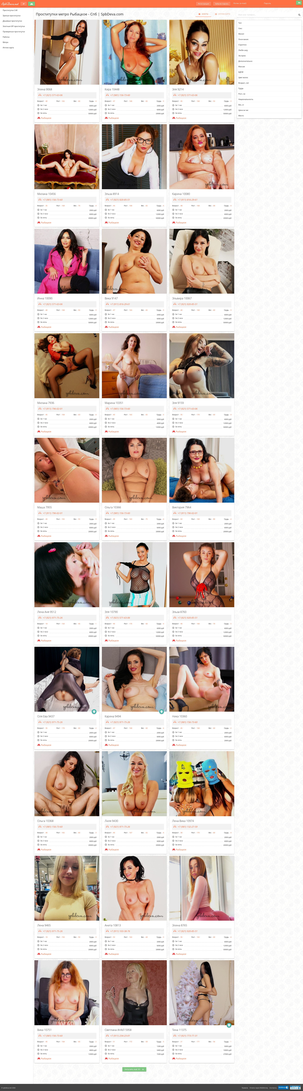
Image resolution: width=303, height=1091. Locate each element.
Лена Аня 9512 (46, 612)
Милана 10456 (46, 194)
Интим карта (8, 47)
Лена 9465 (44, 925)
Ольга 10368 (45, 821)
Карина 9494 (113, 716)
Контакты (273, 1088)
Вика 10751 (44, 1030)
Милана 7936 (45, 403)
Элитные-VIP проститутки (14, 26)
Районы (6, 37)
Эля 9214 (178, 89)
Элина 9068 (44, 89)
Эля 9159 (178, 403)
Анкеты (203, 14)
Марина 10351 (114, 403)
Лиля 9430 (111, 821)
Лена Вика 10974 (183, 821)
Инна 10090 (44, 298)
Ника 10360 (179, 716)
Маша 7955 (44, 507)
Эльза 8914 (112, 194)
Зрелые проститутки (11, 15)
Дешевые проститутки (12, 21)
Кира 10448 (112, 89)
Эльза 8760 (179, 612)
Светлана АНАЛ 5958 (118, 1030)
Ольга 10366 (113, 507)
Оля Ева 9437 (45, 716)
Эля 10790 (111, 612)
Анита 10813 (113, 925)
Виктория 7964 (181, 507)
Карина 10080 (181, 194)
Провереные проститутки (14, 31)
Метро (5, 42)
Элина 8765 (179, 925)
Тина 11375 (179, 1030)
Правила (245, 1088)
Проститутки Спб (10, 10)
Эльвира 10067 (182, 298)
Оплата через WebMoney (259, 1088)
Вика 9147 (111, 298)
